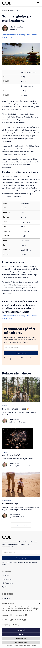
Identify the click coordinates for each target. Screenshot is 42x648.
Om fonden (5, 575)
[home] (6, 3)
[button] (38, 3)
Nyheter (4, 587)
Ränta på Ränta (7, 579)
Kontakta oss (6, 598)
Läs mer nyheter (21, 525)
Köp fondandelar (7, 583)
